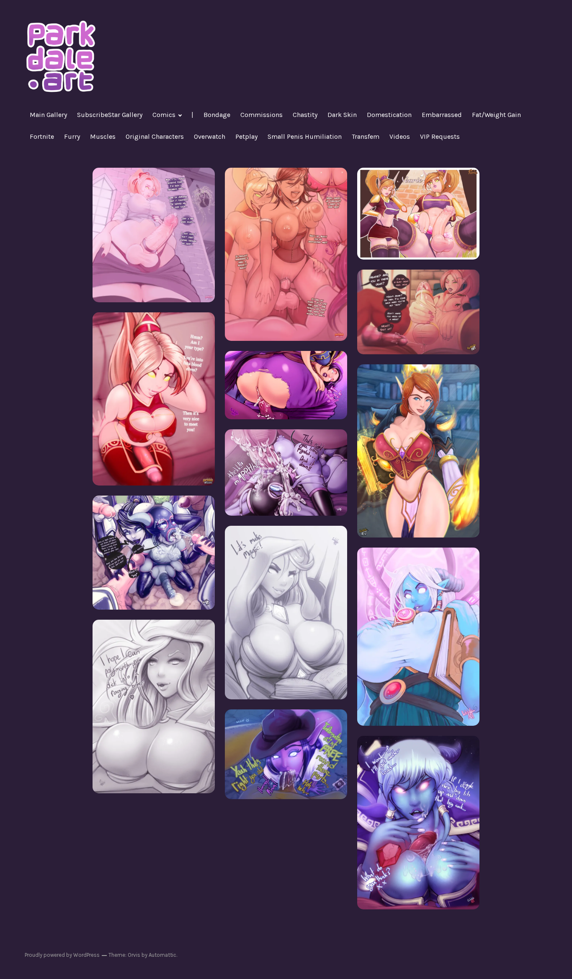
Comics (163, 115)
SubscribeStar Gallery (109, 115)
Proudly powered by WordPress (62, 955)
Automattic (162, 955)
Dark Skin (342, 115)
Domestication (389, 115)
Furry (72, 136)
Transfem (365, 136)
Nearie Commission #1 (153, 398)
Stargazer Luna (418, 636)
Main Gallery (48, 115)
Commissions (261, 115)
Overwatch (209, 136)
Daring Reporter (286, 754)
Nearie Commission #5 (153, 234)
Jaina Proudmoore (154, 706)
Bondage (217, 115)
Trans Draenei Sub (154, 552)
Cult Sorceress (286, 612)
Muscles (103, 136)
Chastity (305, 115)
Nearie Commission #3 (418, 213)
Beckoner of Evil (286, 385)
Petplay (246, 136)
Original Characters (155, 136)
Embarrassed (442, 115)
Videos (399, 136)
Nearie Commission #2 (418, 312)
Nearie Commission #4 (286, 254)
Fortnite (42, 136)
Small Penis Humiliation (305, 136)
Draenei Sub (286, 472)
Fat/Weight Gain (496, 115)
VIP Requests (440, 136)
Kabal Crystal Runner (418, 822)
